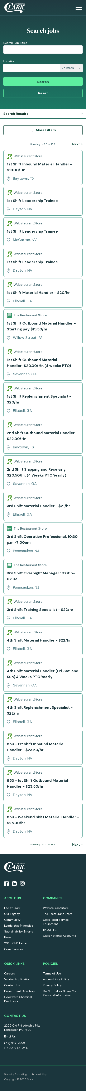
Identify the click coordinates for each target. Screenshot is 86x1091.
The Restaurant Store (57, 914)
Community (12, 920)
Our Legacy (12, 914)
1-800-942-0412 (16, 1048)
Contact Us (12, 985)
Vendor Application (17, 979)
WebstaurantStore (56, 908)
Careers (9, 973)
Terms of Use (52, 973)
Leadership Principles (18, 925)
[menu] (79, 8)
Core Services (13, 949)
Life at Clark (12, 908)
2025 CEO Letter (16, 943)
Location (9, 61)
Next (77, 144)
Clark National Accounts (59, 936)
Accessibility (39, 1074)
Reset (43, 93)
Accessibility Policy (56, 979)
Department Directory (19, 991)
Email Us (10, 1036)
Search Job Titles (15, 43)
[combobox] (31, 68)
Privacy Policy (52, 985)
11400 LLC (50, 930)
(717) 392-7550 (14, 1043)
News (7, 937)
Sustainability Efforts (18, 931)
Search (43, 82)
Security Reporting (15, 1074)
